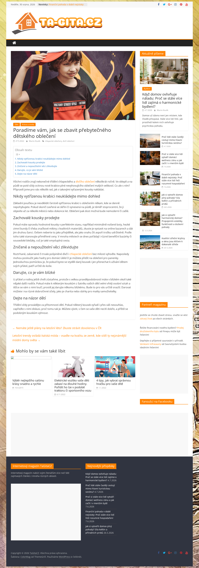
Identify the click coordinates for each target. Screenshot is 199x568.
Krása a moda (28, 124)
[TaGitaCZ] (14, 43)
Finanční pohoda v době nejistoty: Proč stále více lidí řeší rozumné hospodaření (173, 179)
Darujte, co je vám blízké (30, 170)
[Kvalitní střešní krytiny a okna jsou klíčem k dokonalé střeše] (150, 236)
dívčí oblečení (68, 141)
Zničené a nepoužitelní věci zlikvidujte (37, 166)
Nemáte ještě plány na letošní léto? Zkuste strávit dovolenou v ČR (56, 328)
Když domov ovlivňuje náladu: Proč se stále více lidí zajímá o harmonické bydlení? (162, 100)
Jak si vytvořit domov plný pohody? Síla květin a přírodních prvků (172, 199)
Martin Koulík (35, 141)
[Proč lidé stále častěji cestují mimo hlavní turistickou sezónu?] (150, 135)
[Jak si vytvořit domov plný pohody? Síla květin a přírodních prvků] (150, 193)
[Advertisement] (164, 277)
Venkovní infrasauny (150, 344)
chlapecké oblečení (53, 141)
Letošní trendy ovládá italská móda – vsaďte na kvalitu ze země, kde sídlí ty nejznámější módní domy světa (69, 338)
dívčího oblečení (85, 181)
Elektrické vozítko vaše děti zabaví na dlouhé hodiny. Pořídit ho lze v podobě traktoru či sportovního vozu (72, 385)
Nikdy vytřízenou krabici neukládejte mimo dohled (43, 158)
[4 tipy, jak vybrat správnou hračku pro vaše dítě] (115, 358)
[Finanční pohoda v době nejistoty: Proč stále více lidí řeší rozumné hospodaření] (150, 173)
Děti (16, 124)
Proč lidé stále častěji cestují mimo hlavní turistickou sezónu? (173, 139)
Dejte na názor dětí (27, 173)
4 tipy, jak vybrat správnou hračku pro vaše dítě (113, 382)
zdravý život (146, 318)
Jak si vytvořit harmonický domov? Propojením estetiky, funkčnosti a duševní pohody (172, 221)
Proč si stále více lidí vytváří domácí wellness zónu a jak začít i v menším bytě (173, 159)
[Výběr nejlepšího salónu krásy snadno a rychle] (31, 358)
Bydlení (147, 88)
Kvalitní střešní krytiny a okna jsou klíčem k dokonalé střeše (173, 241)
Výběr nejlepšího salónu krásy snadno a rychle (28, 382)
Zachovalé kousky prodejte (31, 162)
